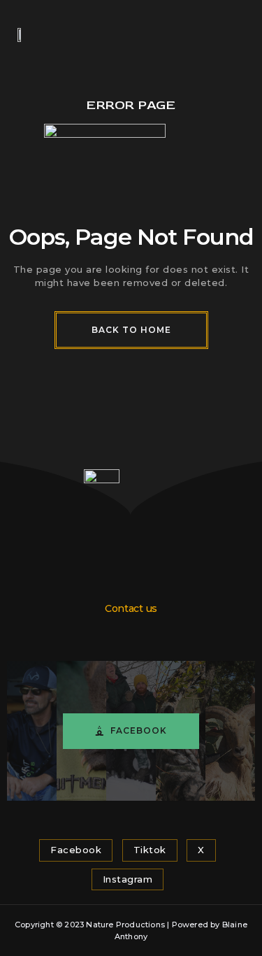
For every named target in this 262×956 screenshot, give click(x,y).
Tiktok (149, 849)
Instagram (128, 879)
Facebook (138, 730)
